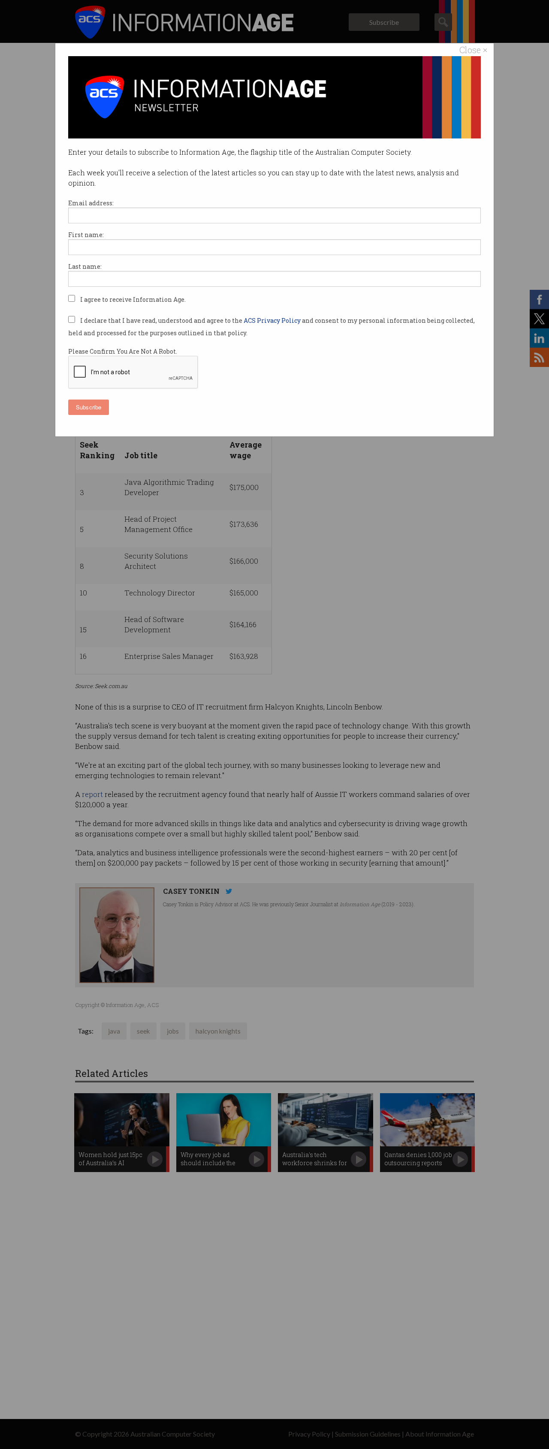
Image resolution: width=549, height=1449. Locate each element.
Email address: (91, 203)
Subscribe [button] (88, 407)
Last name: (85, 266)
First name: (86, 235)
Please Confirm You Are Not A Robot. (122, 351)
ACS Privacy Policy (273, 320)
